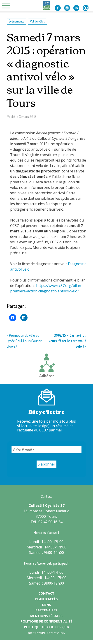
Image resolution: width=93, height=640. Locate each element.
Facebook (58, 8)
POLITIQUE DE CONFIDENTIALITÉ (46, 621)
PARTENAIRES (46, 610)
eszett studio (56, 633)
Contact (85, 8)
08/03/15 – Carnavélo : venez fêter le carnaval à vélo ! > (67, 341)
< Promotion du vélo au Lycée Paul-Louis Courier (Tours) (24, 341)
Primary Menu (7, 5)
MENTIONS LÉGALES (46, 616)
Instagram (67, 8)
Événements (16, 21)
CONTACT (46, 593)
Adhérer (46, 375)
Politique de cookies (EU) (46, 627)
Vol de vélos (37, 21)
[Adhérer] (46, 363)
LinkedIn (76, 8)
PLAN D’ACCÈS (46, 599)
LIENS (46, 605)
